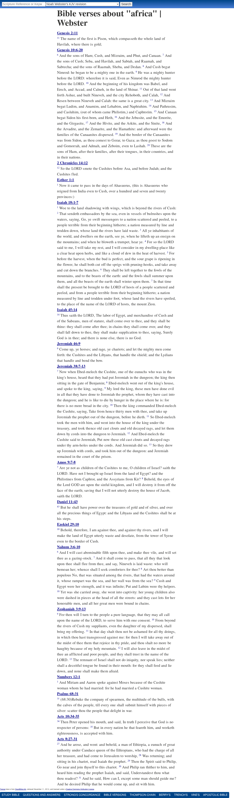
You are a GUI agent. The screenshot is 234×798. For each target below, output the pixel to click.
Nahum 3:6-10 (68, 547)
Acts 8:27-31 (67, 739)
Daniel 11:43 (67, 501)
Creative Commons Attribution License (80, 789)
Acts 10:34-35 (68, 716)
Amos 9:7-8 (66, 462)
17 (87, 122)
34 (58, 721)
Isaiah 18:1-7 (67, 202)
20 (148, 145)
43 (58, 506)
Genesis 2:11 (67, 33)
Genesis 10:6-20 (70, 50)
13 (151, 99)
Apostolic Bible (215, 795)
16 (116, 116)
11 (58, 37)
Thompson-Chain (143, 795)
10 (87, 83)
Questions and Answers (41, 795)
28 (140, 755)
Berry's (165, 795)
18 (163, 122)
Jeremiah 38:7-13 (71, 366)
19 (116, 133)
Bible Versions (115, 795)
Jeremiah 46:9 (68, 343)
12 (161, 94)
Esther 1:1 (65, 179)
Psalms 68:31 (67, 693)
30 (120, 766)
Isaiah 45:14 (67, 309)
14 (150, 105)
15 (155, 111)
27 (58, 743)
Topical (2, 789)
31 (58, 698)
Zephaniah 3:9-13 (71, 609)
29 (129, 760)
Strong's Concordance (82, 795)
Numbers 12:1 (68, 676)
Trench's (181, 795)
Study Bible (11, 795)
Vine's (195, 795)
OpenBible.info (20, 789)
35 (91, 726)
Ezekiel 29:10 (68, 524)
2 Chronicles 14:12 (72, 162)
